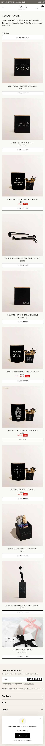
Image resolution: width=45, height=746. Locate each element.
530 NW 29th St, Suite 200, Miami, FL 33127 (28, 688)
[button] (3, 7)
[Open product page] (22, 62)
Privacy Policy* (29, 684)
